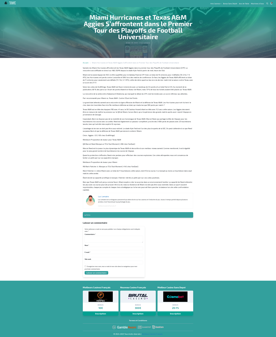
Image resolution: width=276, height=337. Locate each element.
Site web (88, 259)
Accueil (85, 63)
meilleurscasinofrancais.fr (107, 206)
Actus (88, 215)
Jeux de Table (244, 3)
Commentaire (90, 234)
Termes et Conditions (138, 320)
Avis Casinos (215, 3)
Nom (87, 245)
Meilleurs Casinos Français (152, 334)
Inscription (100, 313)
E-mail (87, 252)
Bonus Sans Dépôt (230, 3)
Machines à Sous (257, 3)
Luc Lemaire (145, 43)
